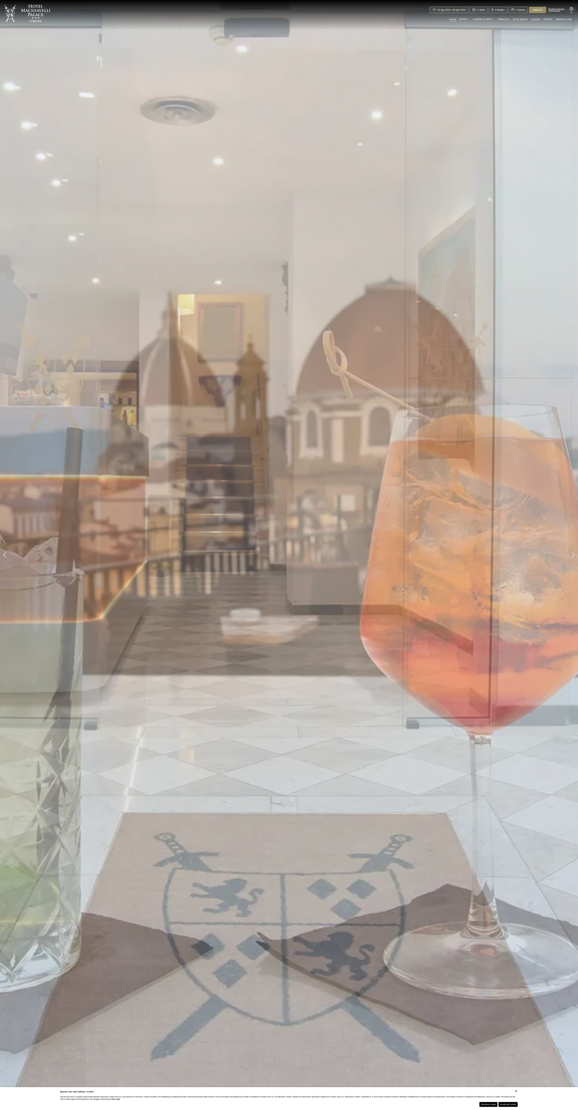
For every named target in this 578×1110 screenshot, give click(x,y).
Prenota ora (564, 19)
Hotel (463, 19)
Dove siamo (520, 19)
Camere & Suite (482, 19)
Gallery (535, 19)
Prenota (537, 10)
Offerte (548, 19)
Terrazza (503, 19)
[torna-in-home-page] (27, 14)
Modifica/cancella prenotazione (556, 10)
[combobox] (481, 10)
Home (452, 19)
